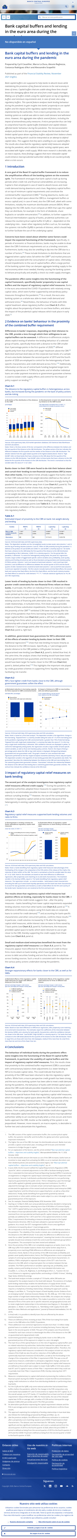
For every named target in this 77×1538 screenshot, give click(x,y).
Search (66, 6)
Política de (60, 1460)
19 (38, 913)
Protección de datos (60, 1451)
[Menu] (73, 7)
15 (45, 785)
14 (31, 665)
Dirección (6, 1468)
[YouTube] (61, 1486)
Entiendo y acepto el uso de (40, 1528)
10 (58, 363)
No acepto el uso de (40, 1533)
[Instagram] (55, 1486)
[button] (72, 2)
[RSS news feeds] (72, 1486)
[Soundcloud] (67, 1486)
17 (6, 805)
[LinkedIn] (50, 1486)
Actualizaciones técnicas (37, 1460)
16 (30, 795)
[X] (44, 1486)
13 (27, 642)
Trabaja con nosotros (11, 1454)
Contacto (6, 1465)
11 (30, 379)
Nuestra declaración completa (21, 1522)
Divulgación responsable (37, 1463)
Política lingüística (59, 1469)
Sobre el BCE (7, 1451)
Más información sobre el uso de (54, 1522)
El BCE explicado (9, 1458)
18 (66, 906)
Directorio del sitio (9, 1474)
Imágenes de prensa (11, 1461)
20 (70, 916)
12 (29, 610)
